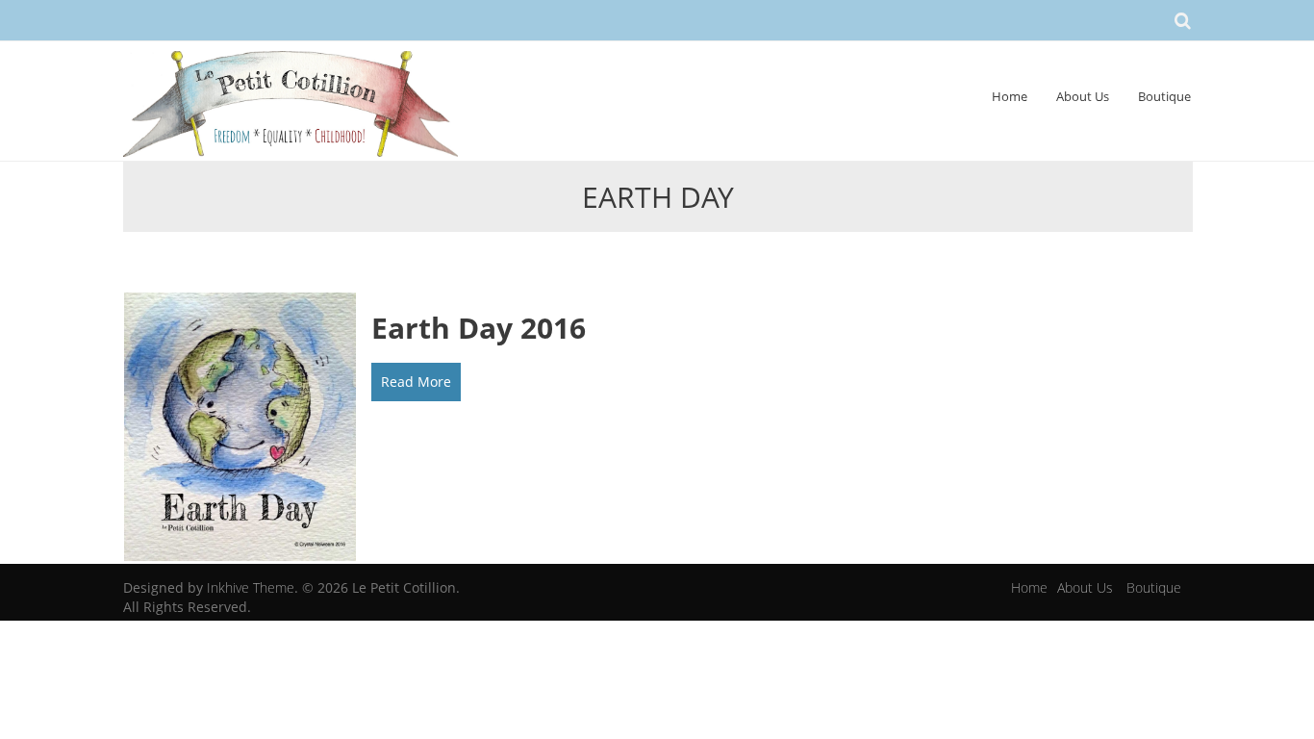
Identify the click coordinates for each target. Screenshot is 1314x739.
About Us (1082, 96)
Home (1009, 96)
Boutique (1164, 96)
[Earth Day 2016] (240, 426)
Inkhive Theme (250, 587)
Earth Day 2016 (478, 327)
